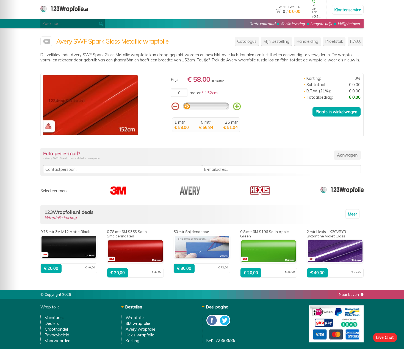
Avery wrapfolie (140, 329)
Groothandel (56, 329)
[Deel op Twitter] (224, 324)
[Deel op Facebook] (212, 324)
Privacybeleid (57, 334)
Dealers (52, 323)
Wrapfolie (135, 317)
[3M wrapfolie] (118, 193)
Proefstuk (334, 41)
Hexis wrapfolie (140, 334)
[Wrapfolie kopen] (64, 16)
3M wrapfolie (138, 323)
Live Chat (385, 337)
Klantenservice (347, 9)
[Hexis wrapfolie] (260, 193)
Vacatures (54, 317)
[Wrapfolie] (342, 193)
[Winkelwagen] (278, 11)
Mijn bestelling (276, 41)
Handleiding (307, 41)
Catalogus (246, 41)
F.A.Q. (355, 41)
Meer (352, 214)
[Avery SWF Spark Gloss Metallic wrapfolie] (90, 133)
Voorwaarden (57, 340)
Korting (132, 340)
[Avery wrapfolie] (46, 42)
